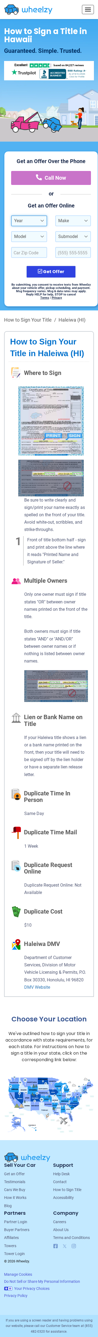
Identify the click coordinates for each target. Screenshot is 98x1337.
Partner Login (15, 1222)
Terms (44, 298)
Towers (10, 1246)
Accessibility (63, 1197)
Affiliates (11, 1237)
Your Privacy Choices (32, 1288)
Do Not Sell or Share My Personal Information (42, 1281)
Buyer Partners (16, 1230)
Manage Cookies (18, 1274)
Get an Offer (14, 1174)
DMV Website (37, 987)
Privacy (57, 298)
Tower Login (14, 1253)
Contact (60, 1182)
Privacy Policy (15, 1295)
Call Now (55, 178)
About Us (61, 1230)
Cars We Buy (14, 1190)
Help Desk (61, 1174)
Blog (8, 1206)
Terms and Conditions (71, 1237)
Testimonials (14, 1182)
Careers (59, 1222)
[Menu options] (88, 9)
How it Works (15, 1197)
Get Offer (53, 271)
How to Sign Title (67, 1190)
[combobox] (29, 220)
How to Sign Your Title (28, 320)
